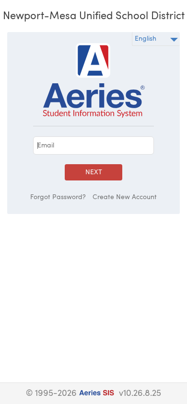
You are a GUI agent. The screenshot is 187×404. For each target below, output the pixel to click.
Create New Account (125, 197)
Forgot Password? (58, 197)
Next (93, 172)
